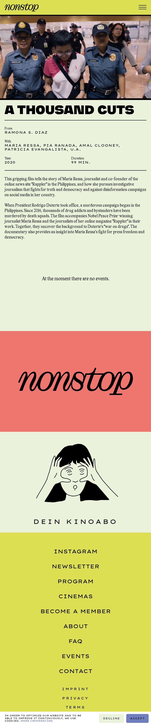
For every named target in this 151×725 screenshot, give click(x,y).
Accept (137, 718)
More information (36, 720)
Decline (111, 718)
